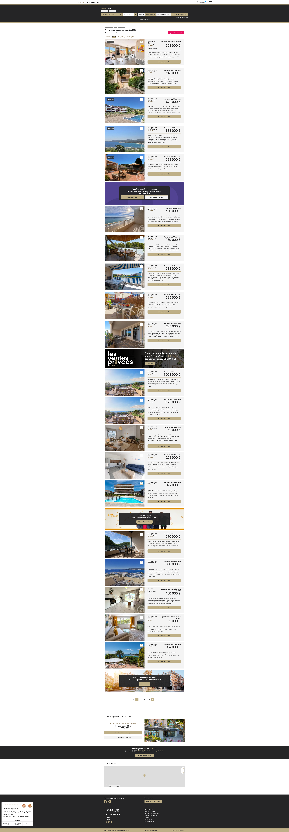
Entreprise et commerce (151, 813)
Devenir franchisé (149, 811)
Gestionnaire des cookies (178, 830)
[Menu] (210, 2)
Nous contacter (149, 821)
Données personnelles (151, 830)
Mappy (118, 786)
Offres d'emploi (148, 809)
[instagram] (109, 801)
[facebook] (105, 801)
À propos (147, 817)
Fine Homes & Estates (151, 815)
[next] (136, 699)
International (148, 819)
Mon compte (202, 2)
